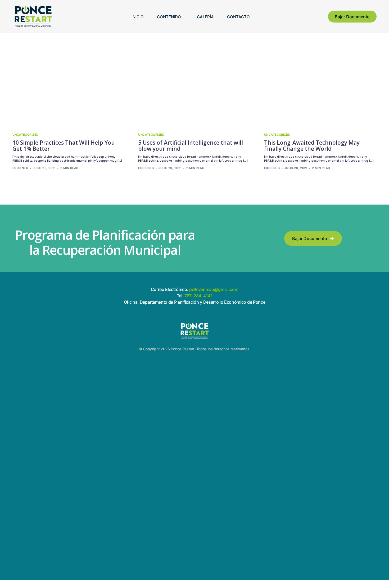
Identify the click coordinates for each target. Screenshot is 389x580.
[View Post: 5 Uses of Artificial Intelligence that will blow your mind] (194, 92)
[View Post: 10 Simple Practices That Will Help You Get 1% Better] (68, 92)
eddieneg (20, 168)
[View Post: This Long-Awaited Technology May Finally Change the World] (320, 92)
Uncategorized (25, 134)
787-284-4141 (197, 295)
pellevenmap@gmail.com (213, 289)
